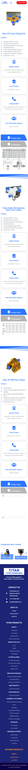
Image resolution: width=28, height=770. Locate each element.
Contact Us (14, 587)
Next (26, 553)
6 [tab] (15, 562)
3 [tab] (10, 562)
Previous (2, 553)
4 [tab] (11, 562)
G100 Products (14, 692)
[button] (11, 2)
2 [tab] (8, 562)
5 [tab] (13, 562)
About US (14, 607)
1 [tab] (7, 562)
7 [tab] (16, 562)
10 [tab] (21, 562)
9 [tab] (19, 562)
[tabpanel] (7, 553)
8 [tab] (18, 562)
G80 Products (14, 685)
